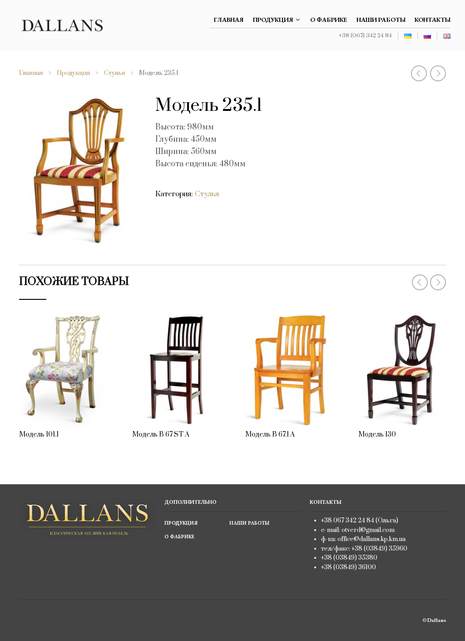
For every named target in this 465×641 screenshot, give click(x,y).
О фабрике (328, 19)
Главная (229, 19)
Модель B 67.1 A (270, 434)
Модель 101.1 (39, 434)
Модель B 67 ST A (160, 434)
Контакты (432, 19)
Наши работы (381, 19)
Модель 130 (377, 434)
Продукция (273, 19)
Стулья (114, 73)
